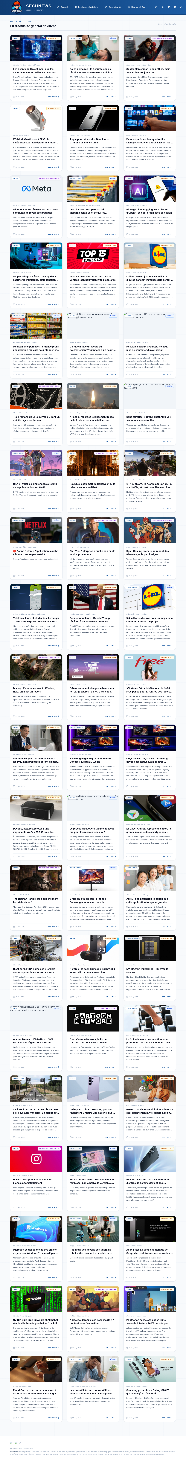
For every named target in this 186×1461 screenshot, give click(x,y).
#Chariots (73, 205)
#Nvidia (129, 965)
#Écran (28, 272)
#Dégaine (80, 754)
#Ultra (79, 1105)
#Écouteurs (23, 1386)
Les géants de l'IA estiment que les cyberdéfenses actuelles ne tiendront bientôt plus (34, 72)
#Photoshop (130, 1316)
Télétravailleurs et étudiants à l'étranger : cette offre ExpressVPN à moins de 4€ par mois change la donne (36, 621)
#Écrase (138, 65)
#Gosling (135, 547)
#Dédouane (26, 1245)
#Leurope (145, 342)
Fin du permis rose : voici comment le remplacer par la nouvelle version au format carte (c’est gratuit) (92, 1183)
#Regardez (80, 413)
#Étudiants (32, 614)
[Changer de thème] (181, 7)
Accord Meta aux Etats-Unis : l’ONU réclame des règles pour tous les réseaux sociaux (33, 1042)
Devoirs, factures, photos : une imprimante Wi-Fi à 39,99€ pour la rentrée (32, 832)
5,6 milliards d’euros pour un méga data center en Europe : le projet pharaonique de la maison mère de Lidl (149, 621)
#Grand (137, 413)
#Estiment (23, 65)
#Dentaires (80, 65)
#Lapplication (32, 547)
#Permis (72, 1175)
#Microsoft (17, 1245)
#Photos (32, 824)
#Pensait (16, 272)
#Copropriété (87, 1386)
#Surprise (130, 413)
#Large (128, 480)
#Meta (79, 824)
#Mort (72, 480)
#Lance (135, 1175)
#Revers (85, 342)
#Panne (15, 547)
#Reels (15, 1175)
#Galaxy (72, 1105)
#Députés (135, 135)
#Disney (16, 684)
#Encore (147, 824)
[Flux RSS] (162, 7)
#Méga (144, 614)
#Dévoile (145, 754)
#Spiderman (130, 65)
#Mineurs (16, 205)
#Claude (134, 1105)
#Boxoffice (146, 65)
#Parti (20, 965)
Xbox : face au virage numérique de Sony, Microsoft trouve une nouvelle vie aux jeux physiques (149, 1253)
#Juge (72, 342)
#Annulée (23, 684)
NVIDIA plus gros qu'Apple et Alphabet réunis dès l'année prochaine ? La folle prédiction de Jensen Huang (35, 1323)
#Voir (85, 684)
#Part (22, 895)
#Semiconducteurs (76, 614)
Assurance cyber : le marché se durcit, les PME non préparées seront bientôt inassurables (35, 762)
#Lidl (128, 272)
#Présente (137, 1386)
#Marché (31, 754)
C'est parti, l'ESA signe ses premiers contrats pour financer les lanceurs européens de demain (34, 972)
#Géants (16, 65)
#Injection (144, 1035)
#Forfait (137, 684)
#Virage (139, 1245)
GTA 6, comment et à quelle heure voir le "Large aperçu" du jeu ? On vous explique (92, 691)
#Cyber (24, 754)
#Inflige (78, 342)
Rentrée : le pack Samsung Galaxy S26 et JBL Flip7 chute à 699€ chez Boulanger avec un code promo (92, 972)
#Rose (79, 1175)
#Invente (135, 1035)
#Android (129, 824)
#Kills (86, 480)
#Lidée (15, 1105)
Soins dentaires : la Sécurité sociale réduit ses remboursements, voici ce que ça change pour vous (91, 72)
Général (113, 38)
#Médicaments (18, 342)
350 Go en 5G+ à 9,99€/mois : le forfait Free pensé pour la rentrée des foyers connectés (148, 691)
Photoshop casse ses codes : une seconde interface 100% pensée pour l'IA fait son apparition (147, 1323)
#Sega (87, 1316)
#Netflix (142, 480)
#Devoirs (16, 824)
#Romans (22, 413)
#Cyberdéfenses (34, 65)
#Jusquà (72, 272)
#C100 (141, 1175)
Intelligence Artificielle (163, 38)
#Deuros (138, 614)
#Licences (80, 1316)
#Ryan (128, 547)
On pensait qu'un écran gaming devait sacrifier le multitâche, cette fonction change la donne (35, 280)
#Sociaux (31, 205)
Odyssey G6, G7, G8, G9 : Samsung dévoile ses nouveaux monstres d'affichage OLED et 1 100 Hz (147, 762)
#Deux (128, 135)
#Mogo (21, 135)
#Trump (93, 614)
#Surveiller (30, 413)
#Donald (87, 614)
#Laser (26, 135)
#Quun (23, 272)
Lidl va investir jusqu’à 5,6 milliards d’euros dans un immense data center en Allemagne (148, 280)
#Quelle (72, 684)
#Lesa (26, 965)
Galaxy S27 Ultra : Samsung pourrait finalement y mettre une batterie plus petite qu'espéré (91, 1113)
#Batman (16, 895)
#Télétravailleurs (20, 614)
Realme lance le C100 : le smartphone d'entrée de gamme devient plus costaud (148, 1183)
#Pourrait (79, 135)
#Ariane (72, 413)
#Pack (79, 965)
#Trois (15, 413)
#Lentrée (22, 1105)
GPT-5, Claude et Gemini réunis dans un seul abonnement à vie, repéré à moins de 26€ (149, 1113)
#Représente (138, 824)
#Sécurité (88, 65)
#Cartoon (73, 1035)
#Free (144, 684)
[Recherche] (156, 7)
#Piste (29, 1105)
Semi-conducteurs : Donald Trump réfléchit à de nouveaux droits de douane (90, 621)
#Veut (135, 965)
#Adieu (128, 895)
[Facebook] (169, 7)
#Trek (77, 547)
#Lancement (89, 413)
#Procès (72, 824)
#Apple (72, 135)
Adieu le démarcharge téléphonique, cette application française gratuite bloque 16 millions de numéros (147, 902)
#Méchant (28, 895)
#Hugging (138, 205)
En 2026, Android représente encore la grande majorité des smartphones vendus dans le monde (148, 832)
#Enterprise (84, 547)
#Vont (95, 1386)
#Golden (72, 1316)
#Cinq (21, 480)
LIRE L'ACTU (52, 97)
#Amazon (79, 272)
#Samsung (73, 754)
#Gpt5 (128, 1105)
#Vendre (87, 135)
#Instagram (23, 1175)
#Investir (135, 272)
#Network (80, 1035)
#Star (72, 547)
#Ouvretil (85, 824)
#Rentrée (73, 965)
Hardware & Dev (53, 38)
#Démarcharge (137, 895)
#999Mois (129, 684)
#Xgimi (15, 135)
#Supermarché (83, 205)
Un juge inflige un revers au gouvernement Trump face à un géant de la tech (91, 350)
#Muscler (141, 965)
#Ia (29, 1386)
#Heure (79, 684)
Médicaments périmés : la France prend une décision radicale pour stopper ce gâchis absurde (36, 350)
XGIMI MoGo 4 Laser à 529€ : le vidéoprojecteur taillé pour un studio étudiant (34, 142)
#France (34, 342)
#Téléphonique (148, 895)
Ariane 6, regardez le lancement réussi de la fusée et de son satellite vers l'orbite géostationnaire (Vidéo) (92, 420)
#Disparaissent (94, 205)
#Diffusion (32, 684)
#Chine (128, 1035)
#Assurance (17, 754)
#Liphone (85, 895)
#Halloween (79, 480)
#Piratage (130, 205)
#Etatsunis (29, 1035)
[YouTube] (175, 7)
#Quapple (28, 1316)
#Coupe (30, 1175)
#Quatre (88, 754)
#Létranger (41, 614)
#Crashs (33, 1245)
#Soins (72, 65)
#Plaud (15, 1386)
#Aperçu (135, 480)
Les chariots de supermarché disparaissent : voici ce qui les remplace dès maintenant (87, 213)
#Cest (15, 965)
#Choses (27, 480)
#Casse (138, 1316)
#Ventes (86, 272)
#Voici (15, 480)
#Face (144, 205)
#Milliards (130, 614)
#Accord (16, 1035)
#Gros (22, 1316)
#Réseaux (24, 205)
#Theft (143, 413)
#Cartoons (88, 1035)
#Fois (72, 895)
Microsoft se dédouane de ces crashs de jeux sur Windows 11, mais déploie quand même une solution (35, 1253)
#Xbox (128, 1245)
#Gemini (141, 1105)
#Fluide (78, 895)
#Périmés (27, 342)
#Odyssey (129, 754)
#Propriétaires (75, 1386)
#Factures (24, 824)
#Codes (144, 1316)
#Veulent (142, 135)
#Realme (129, 1175)
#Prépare (142, 547)
